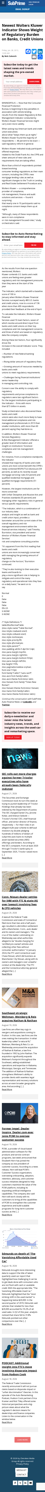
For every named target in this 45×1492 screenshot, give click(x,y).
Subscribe (34, 82)
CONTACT (21, 1474)
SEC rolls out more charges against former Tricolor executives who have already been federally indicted (19, 781)
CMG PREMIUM (34, 2)
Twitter (6, 704)
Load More (22, 1440)
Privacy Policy (14, 89)
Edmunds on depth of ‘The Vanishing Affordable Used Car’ (19, 1257)
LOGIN (31, 4)
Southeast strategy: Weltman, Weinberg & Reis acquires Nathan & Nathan (19, 1016)
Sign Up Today (13, 737)
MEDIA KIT (21, 1470)
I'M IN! (33, 245)
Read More (7, 858)
